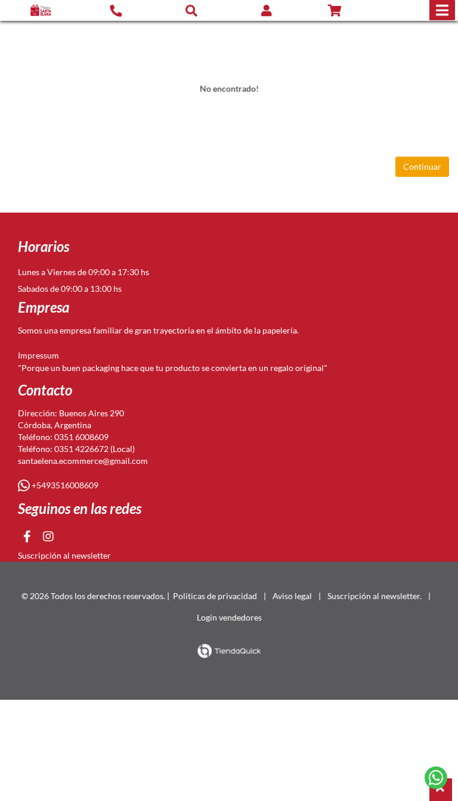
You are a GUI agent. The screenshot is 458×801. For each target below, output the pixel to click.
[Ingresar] (266, 10)
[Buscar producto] (191, 10)
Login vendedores (229, 617)
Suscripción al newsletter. (374, 596)
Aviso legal (292, 596)
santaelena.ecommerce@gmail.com (83, 461)
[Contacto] (116, 10)
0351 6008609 (81, 437)
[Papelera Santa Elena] (40, 10)
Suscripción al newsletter (64, 555)
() (349, 11)
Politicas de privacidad (215, 596)
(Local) (122, 449)
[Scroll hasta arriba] (440, 789)
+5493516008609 (64, 485)
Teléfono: (36, 437)
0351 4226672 (81, 449)
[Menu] (442, 10)
